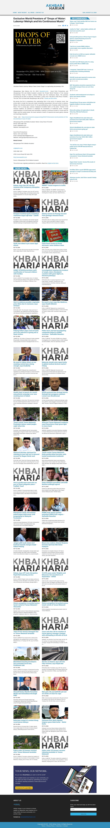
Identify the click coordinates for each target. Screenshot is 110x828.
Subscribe (83, 814)
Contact (65, 826)
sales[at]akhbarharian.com (28, 817)
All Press (31, 12)
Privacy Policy (51, 826)
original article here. (53, 163)
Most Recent (22, 12)
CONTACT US (40, 12)
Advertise (59, 826)
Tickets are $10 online (50, 98)
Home (15, 12)
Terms (43, 826)
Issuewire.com (44, 91)
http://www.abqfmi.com (20, 157)
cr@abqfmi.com (17, 148)
